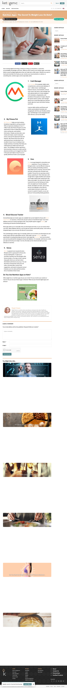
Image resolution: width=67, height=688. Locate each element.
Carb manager (31, 84)
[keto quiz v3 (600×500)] (27, 300)
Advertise (47, 686)
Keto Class (40, 672)
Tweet (25, 63)
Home (4, 13)
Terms (55, 686)
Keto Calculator (15, 673)
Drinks (26, 676)
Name (4, 342)
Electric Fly (30, 686)
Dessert (26, 675)
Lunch (26, 672)
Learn (13, 668)
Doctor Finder (15, 676)
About (54, 669)
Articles (13, 678)
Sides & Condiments (29, 680)
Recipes (27, 668)
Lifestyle (10, 13)
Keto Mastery (40, 670)
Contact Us (56, 671)
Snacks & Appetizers (29, 678)
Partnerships (56, 673)
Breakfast (27, 670)
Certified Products (58, 675)
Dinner (26, 673)
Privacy (51, 686)
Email (37, 63)
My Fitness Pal (8, 122)
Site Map (62, 686)
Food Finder (14, 675)
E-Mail (4, 345)
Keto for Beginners (16, 670)
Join (62, 3)
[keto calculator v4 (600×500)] (39, 211)
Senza (5, 251)
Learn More (27, 684)
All (6, 13)
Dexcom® (37, 237)
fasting (29, 164)
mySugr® (38, 235)
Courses (40, 668)
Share (18, 63)
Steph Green (13, 19)
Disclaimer (58, 686)
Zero (29, 162)
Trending (14, 13)
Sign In (57, 3)
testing (43, 221)
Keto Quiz (14, 672)
